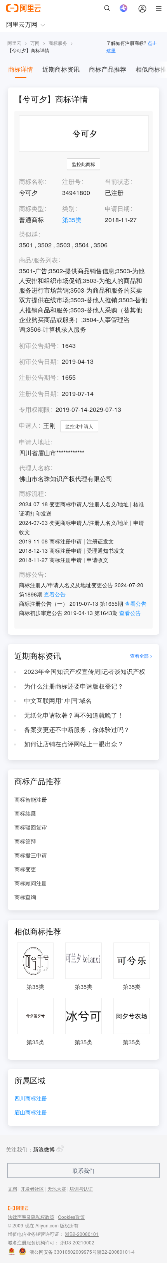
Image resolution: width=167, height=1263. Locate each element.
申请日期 (117, 208)
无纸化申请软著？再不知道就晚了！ (74, 715)
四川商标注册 (30, 1099)
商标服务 (58, 42)
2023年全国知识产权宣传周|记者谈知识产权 (84, 671)
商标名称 (31, 181)
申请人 (28, 425)
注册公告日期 (37, 393)
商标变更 (25, 869)
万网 (35, 42)
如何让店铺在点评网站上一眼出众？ (74, 743)
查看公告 (55, 594)
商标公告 (31, 575)
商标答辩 (25, 841)
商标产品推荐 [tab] (107, 69)
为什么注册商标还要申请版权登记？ (74, 686)
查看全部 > (141, 656)
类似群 (28, 234)
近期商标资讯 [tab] (61, 69)
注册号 (71, 181)
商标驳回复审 (30, 827)
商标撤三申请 (30, 855)
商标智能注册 (30, 799)
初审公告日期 (37, 361)
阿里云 (14, 42)
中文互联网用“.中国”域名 (58, 700)
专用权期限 (34, 409)
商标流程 (31, 494)
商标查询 (25, 897)
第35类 (72, 219)
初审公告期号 (37, 345)
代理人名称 (34, 468)
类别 (68, 208)
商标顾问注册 (30, 883)
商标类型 (31, 208)
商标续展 (25, 813)
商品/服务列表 (38, 260)
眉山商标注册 (30, 1113)
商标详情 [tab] (20, 69)
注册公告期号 (37, 377)
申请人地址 (34, 442)
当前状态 (117, 181)
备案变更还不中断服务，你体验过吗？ (77, 729)
